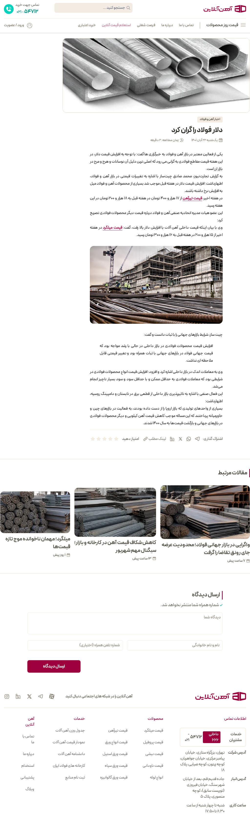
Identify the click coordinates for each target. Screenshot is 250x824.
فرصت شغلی (146, 25)
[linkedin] (172, 439)
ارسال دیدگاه (54, 666)
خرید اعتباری (87, 25)
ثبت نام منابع (75, 777)
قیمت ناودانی (153, 766)
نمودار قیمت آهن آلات (68, 742)
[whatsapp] (189, 439)
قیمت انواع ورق (116, 742)
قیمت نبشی (154, 754)
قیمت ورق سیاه (116, 766)
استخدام (27, 766)
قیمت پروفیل (153, 742)
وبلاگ (29, 789)
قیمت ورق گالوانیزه (113, 777)
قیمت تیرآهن (117, 731)
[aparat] (52, 696)
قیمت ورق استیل (115, 754)
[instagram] (7, 696)
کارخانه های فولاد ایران (69, 766)
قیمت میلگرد (153, 731)
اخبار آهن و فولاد (210, 119)
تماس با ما (186, 25)
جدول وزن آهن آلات (70, 731)
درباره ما (167, 25)
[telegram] (197, 439)
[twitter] (180, 439)
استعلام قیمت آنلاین (116, 25)
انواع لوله (156, 777)
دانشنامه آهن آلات (71, 754)
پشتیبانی (27, 777)
